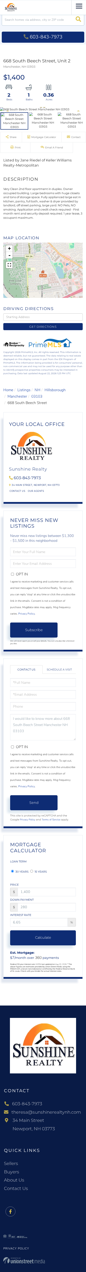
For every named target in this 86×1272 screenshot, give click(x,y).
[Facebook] (10, 1212)
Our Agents (36, 491)
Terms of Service (51, 819)
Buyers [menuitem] (11, 1171)
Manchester (17, 396)
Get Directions (42, 326)
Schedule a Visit (59, 669)
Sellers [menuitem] (11, 1163)
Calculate (43, 937)
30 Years (21, 871)
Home (8, 390)
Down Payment (22, 899)
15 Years (40, 871)
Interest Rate (20, 915)
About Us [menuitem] (14, 1180)
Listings (23, 390)
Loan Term (18, 861)
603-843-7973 (46, 37)
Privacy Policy (26, 613)
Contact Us (17, 491)
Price (14, 884)
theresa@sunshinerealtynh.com (46, 1112)
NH (37, 390)
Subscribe (34, 630)
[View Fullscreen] (9, 265)
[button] (78, 19)
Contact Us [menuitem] (16, 1188)
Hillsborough (55, 390)
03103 (36, 396)
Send (34, 803)
